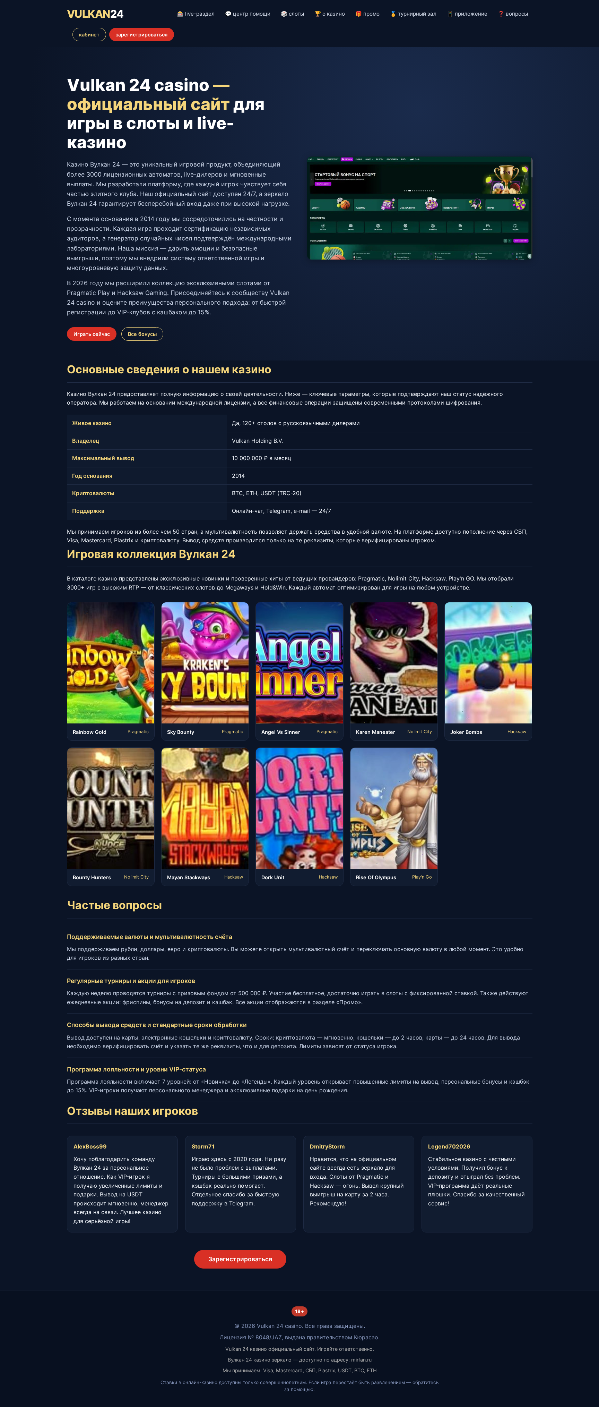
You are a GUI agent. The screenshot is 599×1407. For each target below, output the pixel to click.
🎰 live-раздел (196, 13)
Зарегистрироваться (240, 1259)
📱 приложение (467, 13)
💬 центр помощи (247, 13)
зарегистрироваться (141, 34)
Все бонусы (142, 334)
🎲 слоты (292, 13)
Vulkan (95, 14)
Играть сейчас (91, 334)
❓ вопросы (513, 13)
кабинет (89, 34)
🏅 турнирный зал (413, 13)
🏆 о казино (329, 13)
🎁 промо (367, 13)
